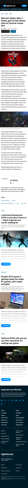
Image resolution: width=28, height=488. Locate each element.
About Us (3, 430)
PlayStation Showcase (11, 73)
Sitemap (18, 470)
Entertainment (4, 422)
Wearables (18, 413)
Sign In (24, 5)
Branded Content (19, 435)
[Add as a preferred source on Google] (5, 31)
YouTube (12, 400)
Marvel (13, 200)
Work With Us (4, 467)
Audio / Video (4, 417)
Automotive (4, 425)
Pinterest (19, 400)
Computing (4, 413)
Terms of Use (4, 473)
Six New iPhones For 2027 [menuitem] (15, 9)
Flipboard (1, 404)
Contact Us (3, 433)
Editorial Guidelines (5, 438)
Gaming (3, 415)
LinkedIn (23, 400)
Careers (3, 464)
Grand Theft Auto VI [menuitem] (5, 9)
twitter (13, 183)
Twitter (9, 400)
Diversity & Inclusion (5, 470)
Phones (3, 410)
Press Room (18, 467)
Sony (18, 203)
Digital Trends (8, 7)
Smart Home (4, 420)
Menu (1, 6)
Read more (6, 264)
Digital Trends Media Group (8, 478)
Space (17, 415)
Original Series (19, 425)
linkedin (10, 183)
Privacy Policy (19, 464)
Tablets (17, 410)
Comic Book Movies (5, 200)
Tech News (23, 203)
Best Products (19, 420)
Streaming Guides (20, 417)
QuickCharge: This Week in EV (8, 203)
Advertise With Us (5, 436)
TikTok (16, 400)
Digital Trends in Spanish (21, 441)
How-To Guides (19, 422)
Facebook (1, 400)
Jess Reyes (4, 28)
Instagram (5, 400)
